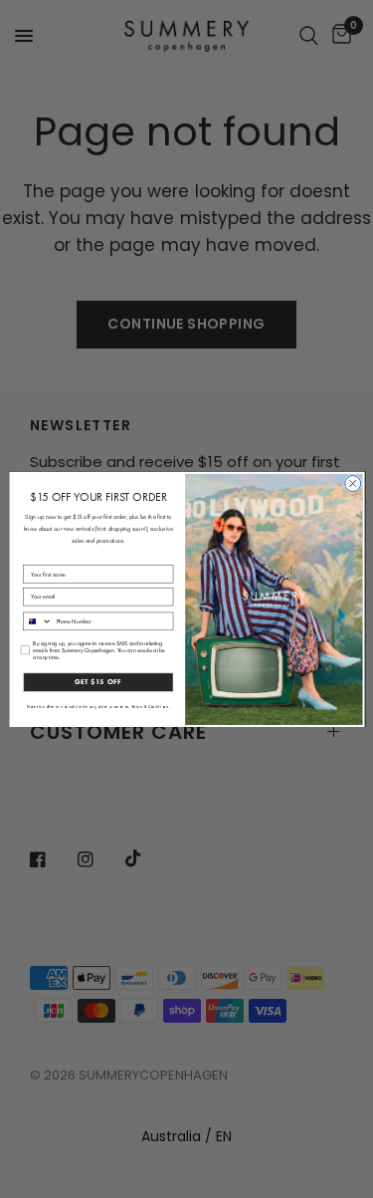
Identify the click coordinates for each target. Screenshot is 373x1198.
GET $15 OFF (98, 681)
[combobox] (37, 620)
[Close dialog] (352, 483)
